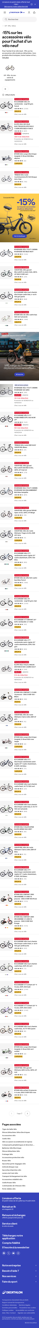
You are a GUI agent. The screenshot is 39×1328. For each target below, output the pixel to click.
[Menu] (4, 12)
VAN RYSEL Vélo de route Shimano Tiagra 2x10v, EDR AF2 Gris (24, 533)
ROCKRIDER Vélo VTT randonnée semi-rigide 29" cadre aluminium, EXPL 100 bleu (24, 556)
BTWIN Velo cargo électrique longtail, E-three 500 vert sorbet (25, 1049)
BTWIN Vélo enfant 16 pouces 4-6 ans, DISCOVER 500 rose (25, 1091)
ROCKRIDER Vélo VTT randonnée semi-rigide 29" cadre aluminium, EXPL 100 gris (24, 643)
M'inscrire (19, 374)
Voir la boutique (19, 236)
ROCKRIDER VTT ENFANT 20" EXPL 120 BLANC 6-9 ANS (25, 621)
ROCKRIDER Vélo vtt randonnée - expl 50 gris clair (25, 600)
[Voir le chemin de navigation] (3, 26)
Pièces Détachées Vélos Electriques (16, 1132)
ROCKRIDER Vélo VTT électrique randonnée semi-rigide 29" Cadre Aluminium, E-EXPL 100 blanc (25, 873)
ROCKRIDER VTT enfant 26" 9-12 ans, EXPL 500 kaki (25, 986)
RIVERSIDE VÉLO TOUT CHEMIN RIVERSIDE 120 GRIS (25, 389)
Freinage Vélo (7, 1154)
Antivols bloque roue (10, 1167)
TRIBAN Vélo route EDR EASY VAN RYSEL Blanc (25, 446)
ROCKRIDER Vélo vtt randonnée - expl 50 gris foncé (23, 104)
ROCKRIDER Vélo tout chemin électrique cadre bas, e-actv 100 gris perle (25, 294)
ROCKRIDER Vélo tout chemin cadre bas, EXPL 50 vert (25, 965)
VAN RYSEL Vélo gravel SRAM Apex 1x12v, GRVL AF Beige (25, 511)
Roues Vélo (6, 1160)
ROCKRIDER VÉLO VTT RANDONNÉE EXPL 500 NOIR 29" (25, 417)
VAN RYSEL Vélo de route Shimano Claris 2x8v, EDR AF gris (25, 717)
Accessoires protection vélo (13, 1157)
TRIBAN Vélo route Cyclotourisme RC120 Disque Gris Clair (25, 177)
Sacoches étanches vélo (11, 1170)
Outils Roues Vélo (9, 1182)
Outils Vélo (6, 1139)
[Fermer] (35, 4)
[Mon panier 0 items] (34, 12)
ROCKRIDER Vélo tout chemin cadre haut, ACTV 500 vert (25, 785)
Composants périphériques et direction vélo (19, 1145)
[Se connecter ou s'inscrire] (29, 12)
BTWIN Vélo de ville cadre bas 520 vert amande (25, 316)
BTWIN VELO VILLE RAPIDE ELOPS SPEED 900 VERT (24, 828)
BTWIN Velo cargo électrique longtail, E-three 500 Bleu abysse (25, 156)
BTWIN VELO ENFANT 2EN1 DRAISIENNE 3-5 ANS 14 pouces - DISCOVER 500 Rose (25, 896)
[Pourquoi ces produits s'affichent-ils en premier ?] (3, 95)
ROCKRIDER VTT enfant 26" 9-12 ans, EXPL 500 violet (25, 1007)
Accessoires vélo (8, 1135)
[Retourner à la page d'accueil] (17, 12)
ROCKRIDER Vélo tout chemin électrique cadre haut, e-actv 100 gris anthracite (25, 943)
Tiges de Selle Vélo (9, 1129)
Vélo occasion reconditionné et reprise (17, 1142)
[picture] (6, 104)
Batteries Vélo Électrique (11, 1148)
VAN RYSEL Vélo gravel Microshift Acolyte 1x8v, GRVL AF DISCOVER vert (25, 272)
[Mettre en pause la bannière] (31, 4)
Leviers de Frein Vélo (10, 1173)
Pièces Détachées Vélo (11, 1151)
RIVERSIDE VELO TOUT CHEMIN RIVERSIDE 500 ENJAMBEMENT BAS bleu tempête (25, 490)
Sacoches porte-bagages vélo (14, 1164)
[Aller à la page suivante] (27, 1113)
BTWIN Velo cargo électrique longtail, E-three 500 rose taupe (25, 739)
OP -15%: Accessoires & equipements (10, 77)
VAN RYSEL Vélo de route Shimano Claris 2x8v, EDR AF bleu (25, 849)
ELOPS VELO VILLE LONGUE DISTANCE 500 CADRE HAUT (25, 666)
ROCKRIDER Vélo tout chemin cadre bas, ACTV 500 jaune (25, 1028)
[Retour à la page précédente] (11, 1113)
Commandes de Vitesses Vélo (13, 1186)
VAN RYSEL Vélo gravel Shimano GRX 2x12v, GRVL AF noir (25, 1070)
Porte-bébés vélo (8, 1189)
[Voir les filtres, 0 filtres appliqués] (5, 89)
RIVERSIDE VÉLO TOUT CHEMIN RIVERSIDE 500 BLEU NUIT (25, 250)
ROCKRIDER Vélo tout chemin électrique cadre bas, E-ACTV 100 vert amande (25, 807)
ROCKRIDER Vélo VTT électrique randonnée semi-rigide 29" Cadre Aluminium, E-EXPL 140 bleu (25, 763)
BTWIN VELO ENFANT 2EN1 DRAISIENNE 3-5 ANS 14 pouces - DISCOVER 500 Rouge (24, 920)
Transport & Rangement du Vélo (14, 1176)
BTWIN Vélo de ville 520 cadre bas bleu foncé (25, 579)
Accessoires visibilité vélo (12, 1179)
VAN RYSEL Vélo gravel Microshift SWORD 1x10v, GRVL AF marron (23, 468)
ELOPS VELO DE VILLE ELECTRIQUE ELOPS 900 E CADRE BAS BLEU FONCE (24, 126)
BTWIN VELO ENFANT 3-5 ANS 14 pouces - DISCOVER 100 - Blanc (25, 694)
